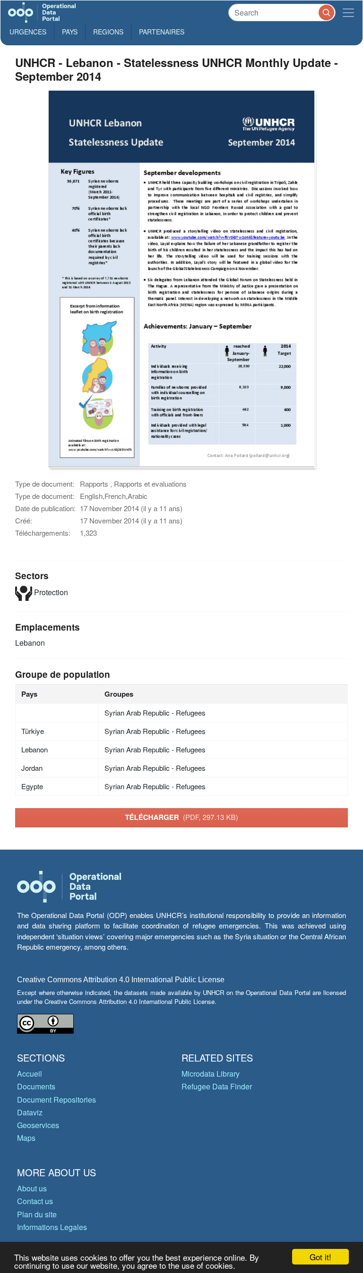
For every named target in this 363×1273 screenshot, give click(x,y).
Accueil (29, 1073)
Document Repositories (56, 1099)
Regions (108, 31)
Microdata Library (211, 1073)
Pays (70, 31)
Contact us (35, 1201)
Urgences (27, 31)
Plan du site (37, 1214)
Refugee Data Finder (217, 1086)
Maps (26, 1137)
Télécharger (181, 817)
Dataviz (30, 1112)
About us (32, 1188)
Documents (36, 1086)
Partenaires (161, 31)
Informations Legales (52, 1227)
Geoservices (38, 1125)
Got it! (320, 1257)
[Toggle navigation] (348, 12)
